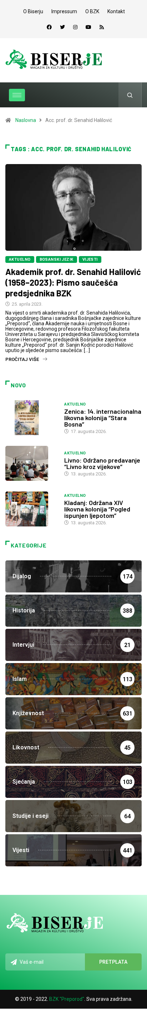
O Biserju (33, 11)
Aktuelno (20, 259)
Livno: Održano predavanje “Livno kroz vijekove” (102, 463)
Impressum (64, 11)
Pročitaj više (22, 359)
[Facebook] (49, 27)
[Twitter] (62, 27)
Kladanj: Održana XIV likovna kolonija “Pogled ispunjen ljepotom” (97, 509)
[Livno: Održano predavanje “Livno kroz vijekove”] (31, 463)
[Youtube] (88, 27)
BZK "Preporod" (66, 999)
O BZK (92, 11)
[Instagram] (75, 27)
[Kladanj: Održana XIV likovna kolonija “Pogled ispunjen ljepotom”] (31, 508)
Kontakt (116, 11)
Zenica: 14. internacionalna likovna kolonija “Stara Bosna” (102, 417)
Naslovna (25, 120)
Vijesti (90, 259)
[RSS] (102, 27)
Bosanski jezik (57, 259)
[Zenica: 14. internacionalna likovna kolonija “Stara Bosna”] (31, 417)
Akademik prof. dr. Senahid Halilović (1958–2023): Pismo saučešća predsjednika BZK (73, 282)
